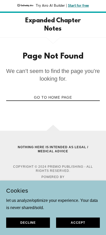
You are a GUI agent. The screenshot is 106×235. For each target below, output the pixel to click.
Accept (78, 222)
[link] (53, 25)
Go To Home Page (53, 97)
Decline (28, 222)
